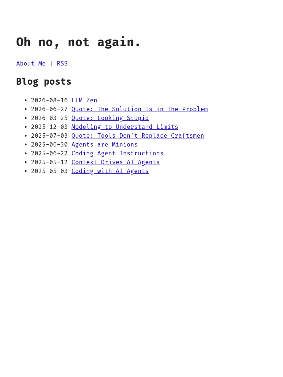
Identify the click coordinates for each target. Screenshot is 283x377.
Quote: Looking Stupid (110, 118)
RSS (62, 63)
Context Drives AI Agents (115, 162)
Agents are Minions (104, 144)
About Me (31, 63)
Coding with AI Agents (110, 171)
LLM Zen (84, 100)
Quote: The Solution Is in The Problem (139, 109)
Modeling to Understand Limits (124, 127)
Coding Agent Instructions (117, 153)
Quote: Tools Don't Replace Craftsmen (137, 136)
